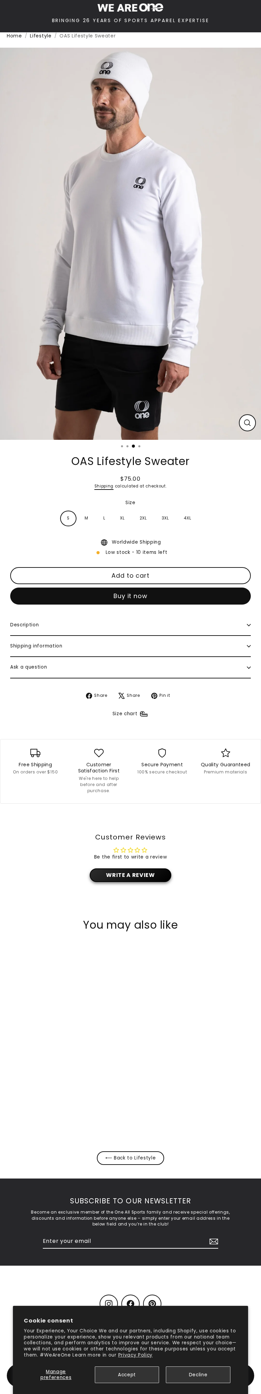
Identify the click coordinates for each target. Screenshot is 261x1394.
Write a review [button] (130, 875)
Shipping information (36, 646)
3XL (165, 518)
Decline (198, 1375)
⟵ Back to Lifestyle (130, 1158)
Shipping (104, 486)
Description (24, 625)
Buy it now (130, 596)
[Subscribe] (212, 1241)
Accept (127, 1375)
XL (122, 518)
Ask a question (28, 667)
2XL (143, 518)
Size (130, 502)
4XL (187, 518)
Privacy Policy (135, 1355)
